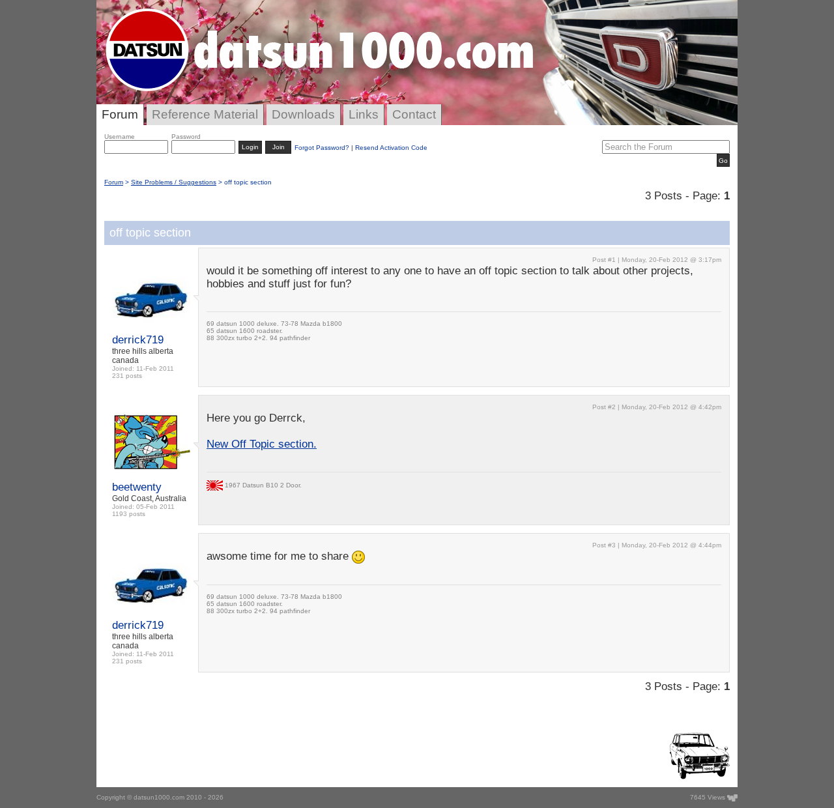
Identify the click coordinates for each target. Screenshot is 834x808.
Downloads (303, 114)
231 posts (127, 375)
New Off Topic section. (262, 444)
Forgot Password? (322, 147)
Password (186, 136)
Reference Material (205, 114)
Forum (120, 114)
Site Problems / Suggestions (173, 182)
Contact (414, 114)
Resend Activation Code (391, 147)
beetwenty (137, 487)
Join (278, 147)
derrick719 (138, 340)
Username (119, 136)
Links (364, 114)
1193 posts (128, 513)
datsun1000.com (159, 797)
